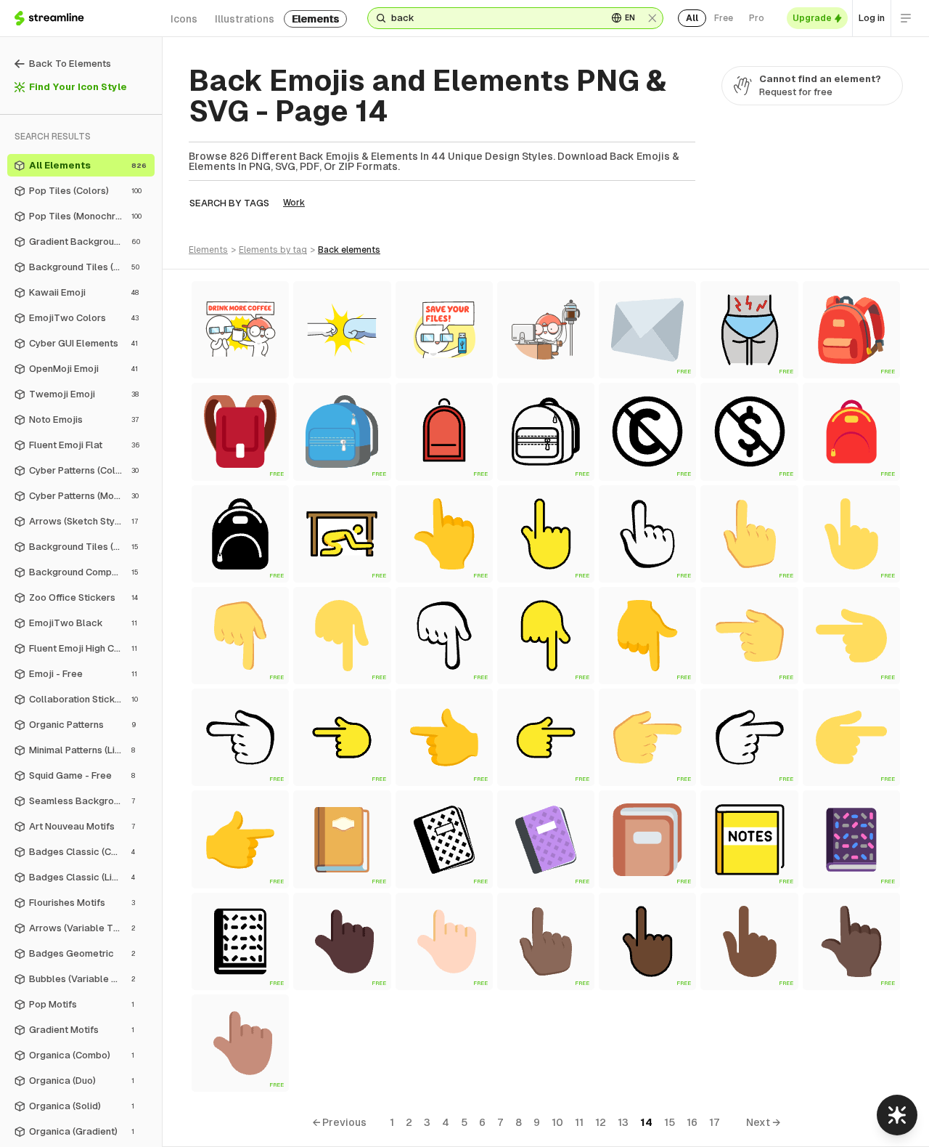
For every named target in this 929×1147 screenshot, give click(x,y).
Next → (763, 1122)
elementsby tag (273, 250)
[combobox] (493, 18)
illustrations (244, 19)
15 (669, 1122)
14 (646, 1122)
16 (692, 1122)
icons (184, 19)
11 (579, 1122)
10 (557, 1122)
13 (623, 1122)
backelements (349, 250)
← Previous (339, 1122)
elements (315, 19)
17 (714, 1122)
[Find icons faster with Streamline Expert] (897, 1115)
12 (600, 1122)
